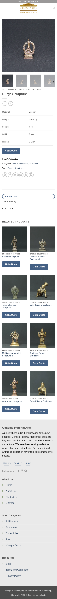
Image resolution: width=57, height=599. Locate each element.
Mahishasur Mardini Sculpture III (11, 354)
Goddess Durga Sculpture (37, 354)
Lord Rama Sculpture (12, 401)
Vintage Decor (13, 545)
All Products (12, 521)
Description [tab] (10, 196)
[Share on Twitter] (15, 174)
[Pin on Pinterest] (26, 174)
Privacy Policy (13, 576)
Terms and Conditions (17, 569)
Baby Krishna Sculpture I (41, 402)
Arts (8, 539)
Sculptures (9, 89)
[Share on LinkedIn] (31, 174)
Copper (10, 168)
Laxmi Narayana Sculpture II (37, 258)
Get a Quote (11, 150)
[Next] (50, 45)
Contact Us (11, 497)
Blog (8, 564)
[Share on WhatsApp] (4, 174)
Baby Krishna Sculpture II (41, 306)
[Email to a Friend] (20, 174)
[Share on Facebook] (10, 174)
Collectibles (12, 533)
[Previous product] (10, 103)
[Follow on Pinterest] (25, 471)
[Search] (54, 8)
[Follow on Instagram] (22, 471)
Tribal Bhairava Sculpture (9, 306)
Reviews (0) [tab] (10, 202)
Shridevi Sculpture (10, 257)
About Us (10, 491)
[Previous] (7, 45)
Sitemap (10, 503)
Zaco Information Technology (38, 590)
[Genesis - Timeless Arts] (28, 8)
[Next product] (4, 103)
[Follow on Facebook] (18, 471)
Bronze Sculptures (30, 89)
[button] (4, 8)
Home (9, 485)
